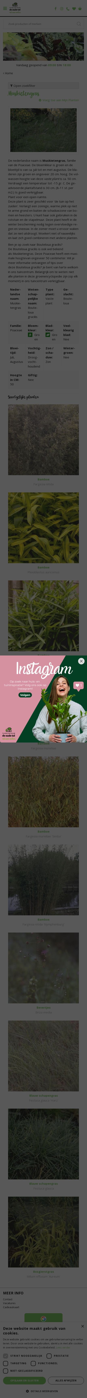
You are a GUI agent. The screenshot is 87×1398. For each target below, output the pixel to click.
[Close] (81, 661)
